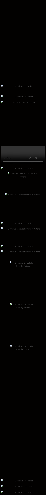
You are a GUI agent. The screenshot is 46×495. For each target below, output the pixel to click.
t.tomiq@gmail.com (13, 436)
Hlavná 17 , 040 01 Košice (16, 431)
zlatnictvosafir (11, 438)
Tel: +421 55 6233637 (13, 433)
